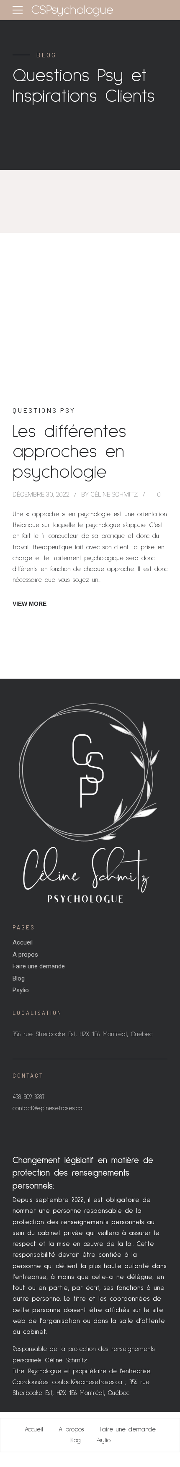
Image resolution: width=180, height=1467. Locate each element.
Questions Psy (44, 410)
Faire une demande (39, 966)
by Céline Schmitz (109, 494)
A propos (25, 954)
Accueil (23, 942)
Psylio (21, 990)
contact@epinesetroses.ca (87, 1382)
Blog (19, 978)
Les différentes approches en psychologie (69, 452)
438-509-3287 (28, 1097)
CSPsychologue (72, 10)
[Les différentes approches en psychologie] (90, 338)
